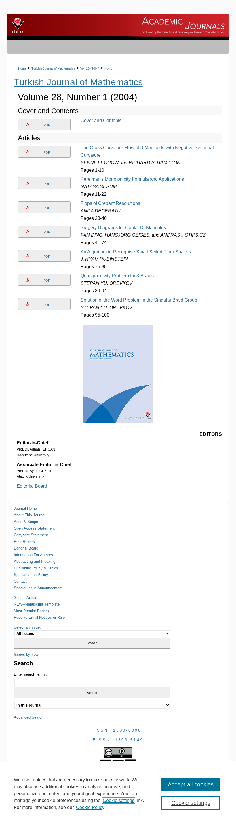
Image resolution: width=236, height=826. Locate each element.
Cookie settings (118, 800)
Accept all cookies (191, 784)
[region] (118, 793)
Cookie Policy (90, 807)
